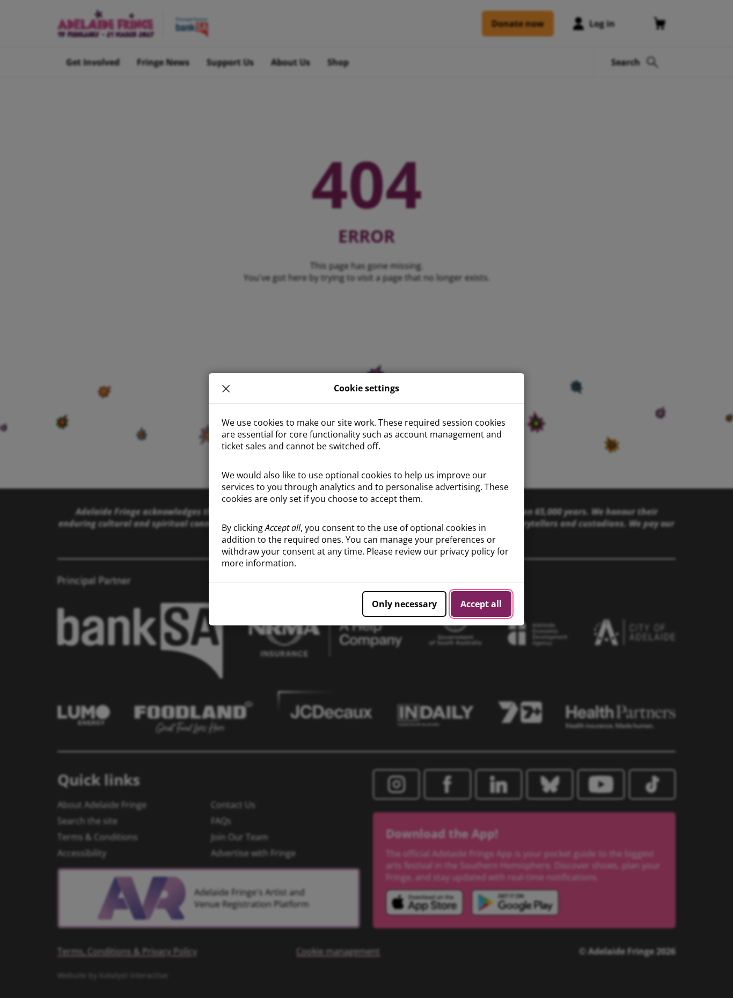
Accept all (481, 604)
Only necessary (404, 604)
